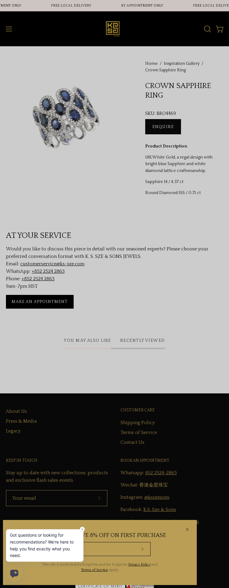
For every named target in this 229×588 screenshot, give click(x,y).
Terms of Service (94, 570)
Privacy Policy (139, 565)
